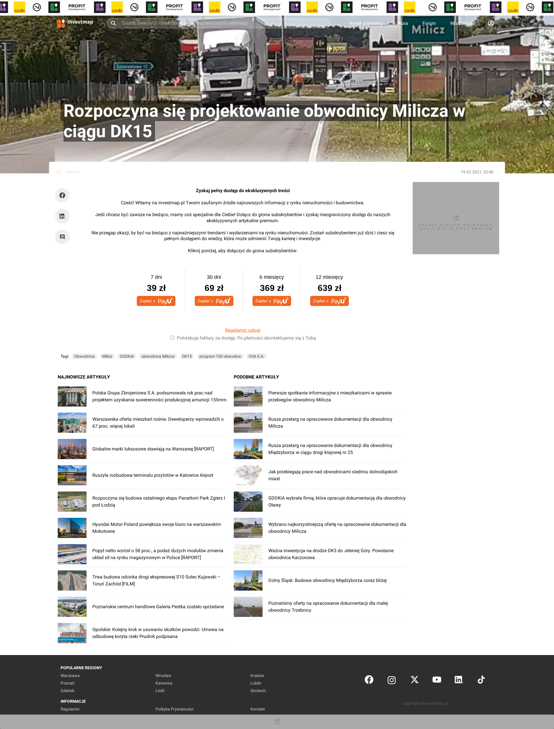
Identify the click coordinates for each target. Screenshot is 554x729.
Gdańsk (67, 690)
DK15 (187, 356)
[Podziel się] (64, 195)
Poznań (67, 683)
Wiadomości (463, 23)
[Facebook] (369, 681)
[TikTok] (481, 681)
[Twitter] (414, 681)
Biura (402, 23)
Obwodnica (84, 356)
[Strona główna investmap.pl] (75, 23)
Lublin (255, 683)
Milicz (107, 356)
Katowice (164, 683)
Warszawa (70, 675)
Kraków (257, 675)
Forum (429, 23)
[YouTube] (437, 681)
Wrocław (163, 675)
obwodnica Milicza (158, 356)
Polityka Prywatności (174, 709)
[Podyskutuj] (64, 236)
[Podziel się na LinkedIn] (62, 216)
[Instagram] (392, 681)
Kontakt (257, 709)
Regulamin (70, 709)
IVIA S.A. (256, 356)
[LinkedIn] (459, 681)
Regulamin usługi (243, 330)
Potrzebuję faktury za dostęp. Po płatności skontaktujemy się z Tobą (246, 338)
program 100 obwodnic (220, 356)
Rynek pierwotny (366, 23)
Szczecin (258, 690)
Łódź (160, 690)
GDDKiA (127, 356)
